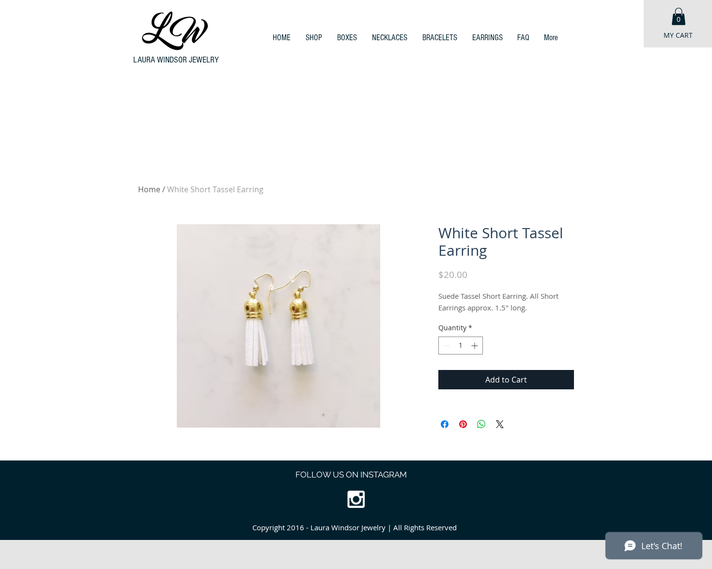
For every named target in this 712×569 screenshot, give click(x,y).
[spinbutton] (460, 345)
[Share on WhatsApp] (481, 424)
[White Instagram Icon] (356, 499)
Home (149, 189)
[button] (678, 16)
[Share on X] (500, 424)
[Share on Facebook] (444, 424)
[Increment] (475, 345)
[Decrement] (446, 345)
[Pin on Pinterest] (463, 424)
